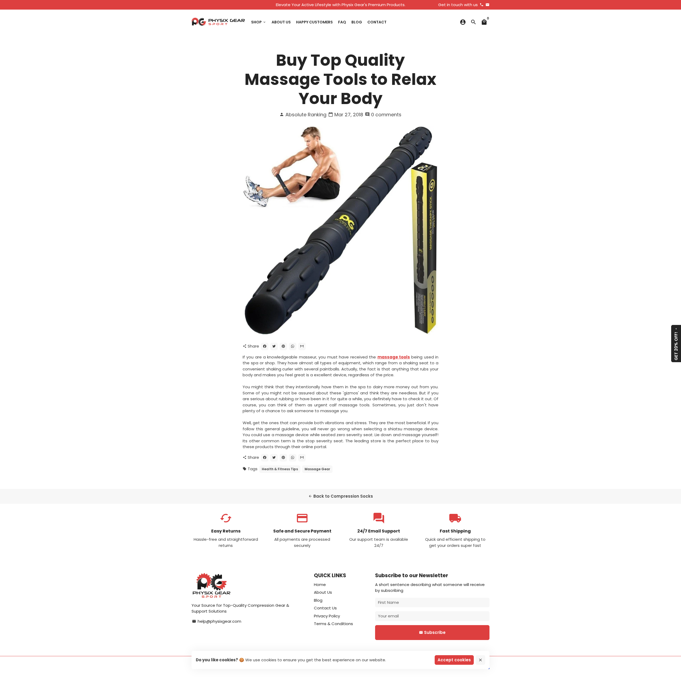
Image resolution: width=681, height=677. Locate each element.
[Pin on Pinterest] (283, 346)
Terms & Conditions (333, 623)
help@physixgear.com (216, 621)
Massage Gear (317, 469)
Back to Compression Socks (340, 496)
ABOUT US (281, 22)
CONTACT (377, 22)
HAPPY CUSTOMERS (314, 22)
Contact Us (325, 608)
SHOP (258, 22)
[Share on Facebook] (264, 346)
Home (320, 584)
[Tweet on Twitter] (274, 346)
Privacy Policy (327, 616)
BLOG (356, 22)
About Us (323, 592)
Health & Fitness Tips (280, 469)
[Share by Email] (302, 346)
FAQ (342, 22)
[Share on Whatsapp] (292, 346)
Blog (318, 600)
